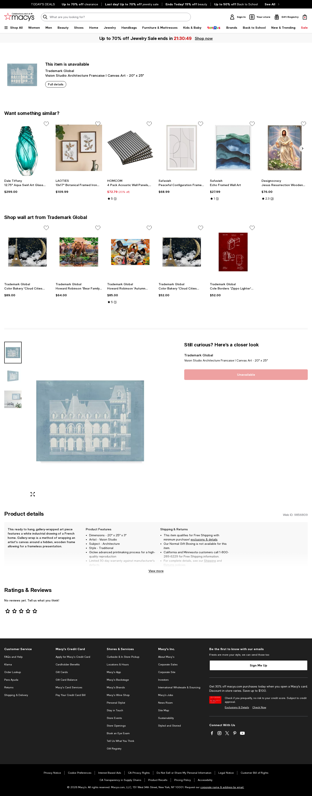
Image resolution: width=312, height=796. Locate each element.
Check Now (259, 707)
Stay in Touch (115, 710)
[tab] (13, 352)
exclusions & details (204, 539)
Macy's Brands (116, 687)
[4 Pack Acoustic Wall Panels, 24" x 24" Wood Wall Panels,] (130, 148)
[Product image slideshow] (90, 421)
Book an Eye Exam (118, 733)
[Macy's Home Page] (19, 17)
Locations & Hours (118, 664)
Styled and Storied (169, 725)
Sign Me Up (258, 665)
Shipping (210, 560)
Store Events (114, 718)
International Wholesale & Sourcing (179, 687)
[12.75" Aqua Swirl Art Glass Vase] (27, 148)
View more (156, 571)
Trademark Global (59, 71)
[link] (27, 186)
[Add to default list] (46, 123)
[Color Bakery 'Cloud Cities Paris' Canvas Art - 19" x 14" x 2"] (182, 252)
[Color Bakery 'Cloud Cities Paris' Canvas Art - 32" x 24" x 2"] (27, 252)
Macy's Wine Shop (118, 695)
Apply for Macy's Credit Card (73, 656)
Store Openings (116, 725)
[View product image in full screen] (32, 494)
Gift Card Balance (66, 679)
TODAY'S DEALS (43, 4)
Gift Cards (62, 672)
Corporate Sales (167, 664)
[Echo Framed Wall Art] (233, 148)
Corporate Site (166, 672)
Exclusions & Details (237, 707)
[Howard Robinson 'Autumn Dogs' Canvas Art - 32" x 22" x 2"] (130, 252)
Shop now (204, 38)
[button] (78, 421)
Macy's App (114, 672)
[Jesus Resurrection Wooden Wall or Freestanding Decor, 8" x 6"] (284, 148)
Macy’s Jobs (165, 695)
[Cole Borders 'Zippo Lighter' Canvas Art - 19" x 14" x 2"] (233, 252)
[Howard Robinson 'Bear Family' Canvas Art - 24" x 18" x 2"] (79, 252)
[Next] (302, 148)
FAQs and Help (13, 656)
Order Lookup (12, 672)
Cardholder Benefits (68, 664)
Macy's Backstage (118, 679)
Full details (55, 84)
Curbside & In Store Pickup (123, 656)
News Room (165, 702)
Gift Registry (114, 748)
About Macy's (166, 656)
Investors (163, 679)
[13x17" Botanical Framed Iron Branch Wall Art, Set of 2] (79, 148)
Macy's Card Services (69, 687)
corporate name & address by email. (222, 787)
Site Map (163, 710)
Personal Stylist (116, 702)
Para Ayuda (11, 679)
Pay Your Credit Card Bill (71, 695)
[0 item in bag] (305, 17)
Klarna (8, 664)
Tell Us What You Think (120, 741)
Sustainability (166, 718)
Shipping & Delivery (16, 695)
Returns (169, 565)
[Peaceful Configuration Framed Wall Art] (182, 148)
